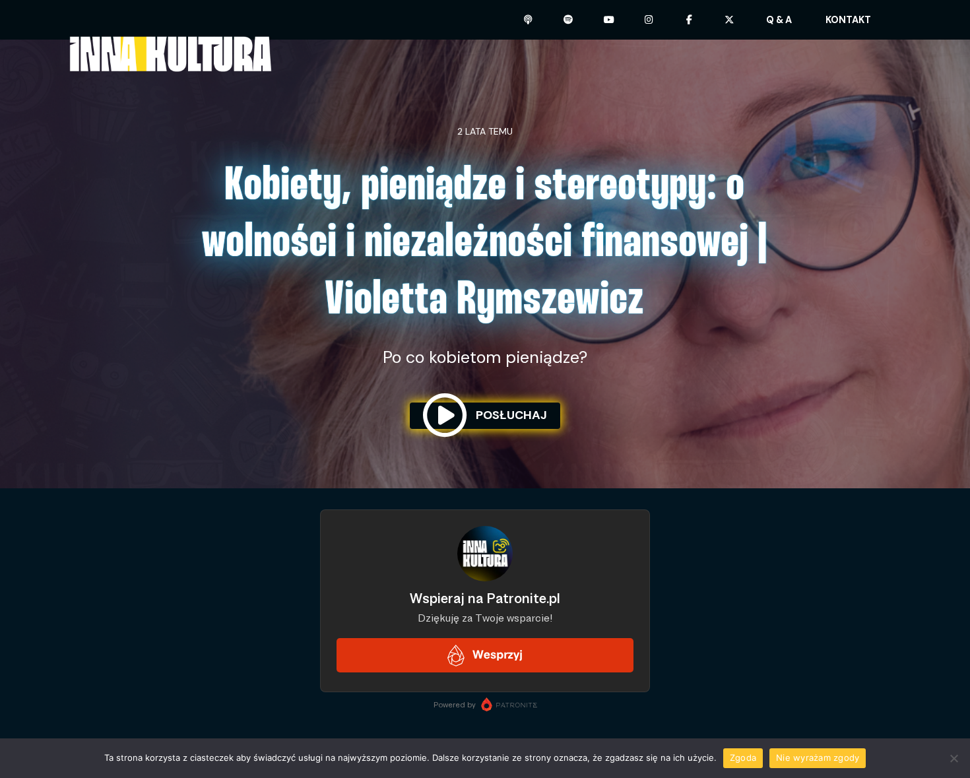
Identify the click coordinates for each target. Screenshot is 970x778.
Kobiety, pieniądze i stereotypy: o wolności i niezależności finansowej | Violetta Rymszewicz (485, 244)
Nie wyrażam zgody (817, 757)
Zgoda (743, 757)
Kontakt (848, 20)
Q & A (779, 20)
